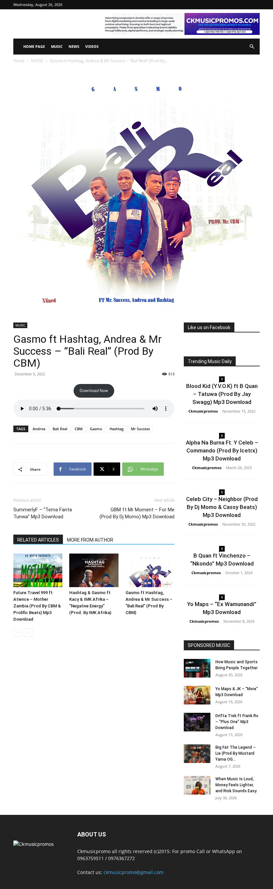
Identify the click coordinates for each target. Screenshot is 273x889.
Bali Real (60, 428)
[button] (252, 47)
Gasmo (96, 428)
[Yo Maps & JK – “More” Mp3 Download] (197, 695)
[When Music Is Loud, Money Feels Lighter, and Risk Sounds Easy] (197, 785)
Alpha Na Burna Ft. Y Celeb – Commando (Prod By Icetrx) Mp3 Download (222, 450)
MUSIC (57, 46)
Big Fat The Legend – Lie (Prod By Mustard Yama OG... (235, 753)
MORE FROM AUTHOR (90, 540)
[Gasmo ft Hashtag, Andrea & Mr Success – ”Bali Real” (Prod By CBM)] (150, 570)
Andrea (39, 428)
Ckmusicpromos (203, 411)
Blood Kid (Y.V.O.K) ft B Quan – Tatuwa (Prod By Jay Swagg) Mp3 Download (222, 394)
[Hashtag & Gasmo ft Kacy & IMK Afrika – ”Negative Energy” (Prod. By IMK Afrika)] (93, 570)
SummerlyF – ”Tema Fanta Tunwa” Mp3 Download (42, 513)
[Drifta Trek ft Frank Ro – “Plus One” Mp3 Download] (197, 722)
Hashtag (117, 428)
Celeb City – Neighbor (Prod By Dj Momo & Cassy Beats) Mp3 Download (222, 507)
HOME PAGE (34, 46)
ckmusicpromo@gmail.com (133, 872)
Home (19, 61)
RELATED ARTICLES (38, 540)
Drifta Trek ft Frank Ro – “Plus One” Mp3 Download (236, 721)
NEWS (74, 46)
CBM (79, 428)
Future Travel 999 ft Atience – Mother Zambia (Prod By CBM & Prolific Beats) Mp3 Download (37, 606)
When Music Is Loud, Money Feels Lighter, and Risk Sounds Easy (236, 785)
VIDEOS (92, 46)
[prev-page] (17, 632)
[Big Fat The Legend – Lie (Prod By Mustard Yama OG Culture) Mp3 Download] (197, 753)
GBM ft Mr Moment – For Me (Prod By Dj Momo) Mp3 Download (137, 513)
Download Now (94, 390)
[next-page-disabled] (28, 632)
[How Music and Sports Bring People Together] (197, 668)
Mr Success (140, 428)
